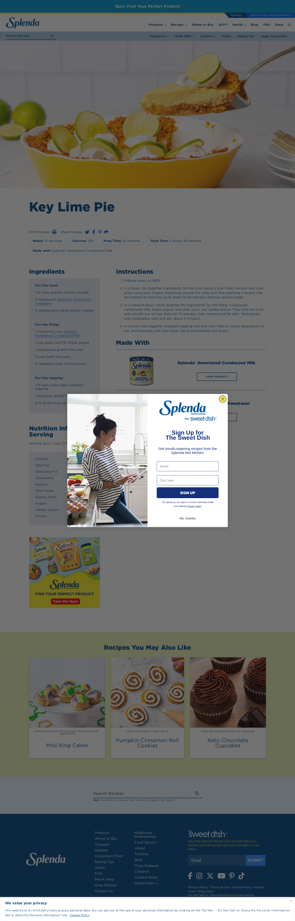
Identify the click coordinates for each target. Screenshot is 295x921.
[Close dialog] (222, 399)
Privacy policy (194, 506)
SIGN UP (187, 493)
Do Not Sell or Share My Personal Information (254, 910)
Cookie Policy (80, 915)
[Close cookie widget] (291, 901)
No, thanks (188, 518)
